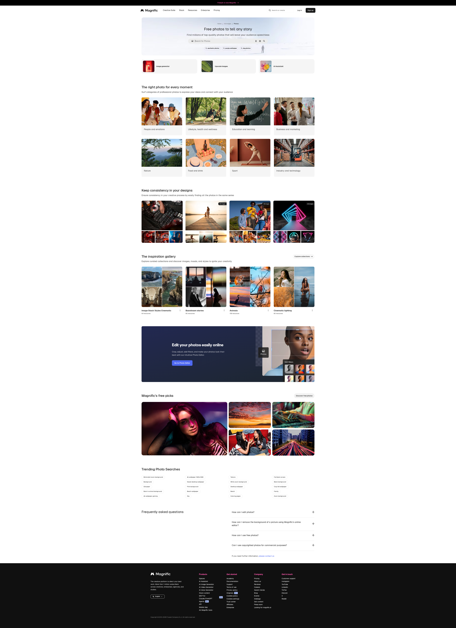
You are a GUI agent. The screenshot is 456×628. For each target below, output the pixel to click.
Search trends (259, 590)
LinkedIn (285, 587)
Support (230, 584)
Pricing (217, 10)
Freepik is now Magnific (226, 3)
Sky (188, 496)
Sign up (311, 10)
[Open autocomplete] (191, 41)
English (157, 596)
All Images (227, 24)
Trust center (231, 602)
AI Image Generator (206, 584)
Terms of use (231, 587)
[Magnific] (161, 574)
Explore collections (302, 256)
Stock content (204, 593)
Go (147, 451)
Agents (203, 601)
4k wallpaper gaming (151, 496)
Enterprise (230, 607)
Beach (232, 491)
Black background (280, 482)
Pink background (192, 487)
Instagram (285, 581)
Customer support (288, 578)
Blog (256, 593)
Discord (284, 593)
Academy (230, 578)
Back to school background (153, 491)
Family (276, 491)
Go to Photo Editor (182, 363)
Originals (232, 593)
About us (257, 581)
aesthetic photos (213, 48)
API (200, 604)
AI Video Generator (206, 587)
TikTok (284, 590)
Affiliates (230, 604)
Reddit (284, 599)
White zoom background (238, 482)
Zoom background (280, 496)
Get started (232, 574)
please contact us (266, 556)
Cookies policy (232, 596)
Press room (258, 604)
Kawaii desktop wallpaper (195, 482)
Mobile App (203, 607)
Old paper (147, 487)
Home (219, 24)
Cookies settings (233, 599)
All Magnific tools (205, 610)
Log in (299, 10)
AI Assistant (203, 581)
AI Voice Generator (206, 590)
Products (203, 574)
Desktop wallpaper (236, 487)
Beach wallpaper (192, 491)
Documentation (232, 581)
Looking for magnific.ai (262, 607)
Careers (257, 587)
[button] (158, 596)
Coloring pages (235, 496)
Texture (232, 477)
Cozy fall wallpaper (280, 487)
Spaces (202, 578)
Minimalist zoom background (153, 477)
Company (258, 574)
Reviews (257, 584)
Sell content (258, 602)
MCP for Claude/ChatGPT (210, 597)
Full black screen (279, 477)
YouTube (285, 584)
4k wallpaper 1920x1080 (195, 477)
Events (256, 596)
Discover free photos (304, 396)
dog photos (247, 48)
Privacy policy (232, 590)
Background (148, 482)
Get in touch (287, 574)
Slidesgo (257, 599)
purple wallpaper (231, 48)
